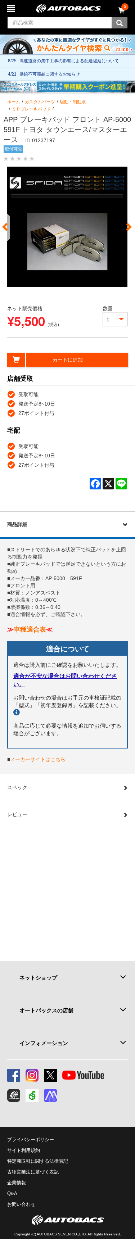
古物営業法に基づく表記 (33, 1172)
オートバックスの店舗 (46, 1010)
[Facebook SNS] (13, 1075)
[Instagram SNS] (32, 1075)
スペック (17, 787)
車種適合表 (30, 629)
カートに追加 (68, 360)
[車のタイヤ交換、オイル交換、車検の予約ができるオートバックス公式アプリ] (13, 1095)
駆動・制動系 (73, 101)
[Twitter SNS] (50, 1075)
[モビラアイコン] (50, 1095)
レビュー (17, 814)
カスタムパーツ (40, 101)
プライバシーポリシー (30, 1139)
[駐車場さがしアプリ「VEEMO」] (32, 1095)
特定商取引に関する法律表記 (37, 1161)
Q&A (12, 1193)
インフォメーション (43, 1043)
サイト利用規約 (23, 1150)
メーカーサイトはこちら (38, 759)
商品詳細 (17, 524)
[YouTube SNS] (83, 1075)
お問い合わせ (21, 1204)
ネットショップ (38, 978)
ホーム (13, 101)
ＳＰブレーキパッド (31, 109)
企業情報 (16, 1182)
